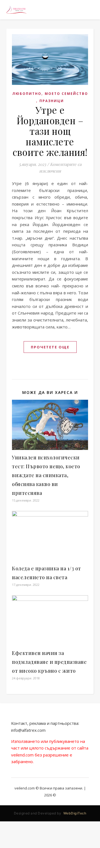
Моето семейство (66, 93)
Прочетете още (50, 347)
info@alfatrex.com (28, 730)
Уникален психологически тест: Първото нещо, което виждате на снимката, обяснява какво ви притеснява (46, 475)
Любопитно (26, 93)
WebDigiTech (74, 813)
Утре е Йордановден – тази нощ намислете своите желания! (50, 131)
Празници (51, 100)
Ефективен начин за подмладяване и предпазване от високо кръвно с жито (49, 662)
